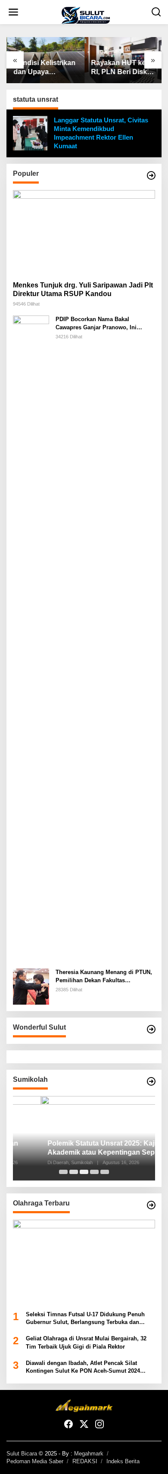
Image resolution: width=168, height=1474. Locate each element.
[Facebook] (68, 1424)
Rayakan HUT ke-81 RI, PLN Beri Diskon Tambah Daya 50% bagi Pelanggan (122, 68)
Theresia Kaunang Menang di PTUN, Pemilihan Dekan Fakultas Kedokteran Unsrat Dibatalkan (104, 976)
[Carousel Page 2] (73, 1172)
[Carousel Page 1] (63, 1172)
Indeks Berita (123, 1461)
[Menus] (13, 12)
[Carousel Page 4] (94, 1172)
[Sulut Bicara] (86, 15)
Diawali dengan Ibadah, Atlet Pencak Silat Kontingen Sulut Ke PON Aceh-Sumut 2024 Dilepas (83, 1367)
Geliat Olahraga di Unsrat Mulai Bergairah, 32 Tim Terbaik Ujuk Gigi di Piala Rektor (86, 1342)
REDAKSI (84, 1461)
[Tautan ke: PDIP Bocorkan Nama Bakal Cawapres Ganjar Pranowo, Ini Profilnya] (31, 638)
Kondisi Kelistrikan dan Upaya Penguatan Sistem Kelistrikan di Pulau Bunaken (44, 68)
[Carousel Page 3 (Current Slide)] (84, 1172)
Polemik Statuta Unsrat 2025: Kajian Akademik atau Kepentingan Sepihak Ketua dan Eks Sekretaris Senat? (79, 1148)
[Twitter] (84, 1424)
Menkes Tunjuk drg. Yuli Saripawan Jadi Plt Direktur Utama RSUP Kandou (83, 289)
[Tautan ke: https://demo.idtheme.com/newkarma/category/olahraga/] (151, 1205)
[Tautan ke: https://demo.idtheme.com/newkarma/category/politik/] (151, 1081)
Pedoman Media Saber (34, 1461)
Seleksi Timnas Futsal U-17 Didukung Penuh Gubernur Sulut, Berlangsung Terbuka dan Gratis (85, 1318)
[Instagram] (99, 1424)
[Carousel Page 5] (104, 1172)
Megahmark (88, 1453)
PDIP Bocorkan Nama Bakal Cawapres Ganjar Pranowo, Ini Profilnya (96, 323)
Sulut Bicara (21, 1453)
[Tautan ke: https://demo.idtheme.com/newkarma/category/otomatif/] (151, 175)
